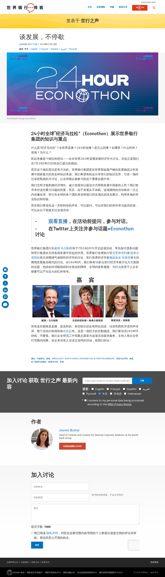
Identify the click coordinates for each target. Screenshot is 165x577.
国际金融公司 (69, 572)
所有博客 (101, 7)
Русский (73, 49)
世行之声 (90, 21)
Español (54, 49)
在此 (66, 331)
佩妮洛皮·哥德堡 (119, 257)
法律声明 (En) (12, 562)
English (34, 49)
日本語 (117, 393)
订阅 (142, 381)
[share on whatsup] (5, 296)
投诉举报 (154, 562)
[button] (154, 7)
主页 (90, 7)
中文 (26, 49)
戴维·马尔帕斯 (63, 248)
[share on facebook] (5, 276)
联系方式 (123, 7)
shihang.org (148, 2)
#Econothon (121, 229)
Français (44, 49)
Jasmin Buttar (28, 44)
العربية (63, 49)
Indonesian (134, 393)
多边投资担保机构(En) (87, 572)
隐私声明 (52, 533)
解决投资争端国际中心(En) (110, 572)
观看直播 (58, 221)
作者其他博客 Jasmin (72, 446)
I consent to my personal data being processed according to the (115, 402)
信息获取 (25, 562)
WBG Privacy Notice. (120, 404)
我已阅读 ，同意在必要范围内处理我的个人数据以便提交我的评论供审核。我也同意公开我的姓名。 (85, 535)
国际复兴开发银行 (35, 572)
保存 (37, 545)
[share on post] (5, 283)
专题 (112, 7)
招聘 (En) (35, 562)
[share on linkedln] (5, 290)
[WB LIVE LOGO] (139, 8)
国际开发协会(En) (53, 572)
